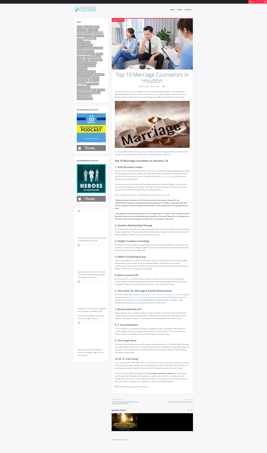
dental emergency (84, 45)
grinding (80, 57)
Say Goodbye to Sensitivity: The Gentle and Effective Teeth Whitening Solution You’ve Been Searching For (91, 274)
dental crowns (83, 42)
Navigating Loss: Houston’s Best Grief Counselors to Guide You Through (152, 425)
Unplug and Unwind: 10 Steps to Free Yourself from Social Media (179, 425)
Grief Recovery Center (130, 167)
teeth (81, 83)
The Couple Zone (126, 340)
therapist (156, 284)
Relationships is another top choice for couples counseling (160, 295)
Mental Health (118, 20)
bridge (97, 27)
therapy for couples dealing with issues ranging (145, 297)
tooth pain (95, 93)
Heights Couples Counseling (133, 241)
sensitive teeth (99, 74)
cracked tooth (98, 36)
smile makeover (84, 77)
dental (89, 38)
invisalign (95, 56)
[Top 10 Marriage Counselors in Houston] (152, 44)
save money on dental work (86, 71)
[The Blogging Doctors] (85, 9)
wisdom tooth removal (84, 98)
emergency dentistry (86, 54)
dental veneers (97, 48)
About (179, 10)
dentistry (89, 51)
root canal (82, 69)
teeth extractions (92, 84)
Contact (188, 10)
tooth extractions (83, 93)
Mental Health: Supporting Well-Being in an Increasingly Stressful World (125, 401)
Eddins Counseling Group (131, 256)
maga (86, 60)
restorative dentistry (86, 66)
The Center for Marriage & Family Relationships (144, 290)
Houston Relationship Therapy (134, 225)
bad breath (88, 27)
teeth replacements (83, 87)
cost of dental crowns (84, 36)
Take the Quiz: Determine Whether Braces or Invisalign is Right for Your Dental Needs (91, 352)
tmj (94, 90)
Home (172, 10)
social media (82, 80)
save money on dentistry (85, 74)
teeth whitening (84, 90)
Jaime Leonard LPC (128, 275)
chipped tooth (92, 30)
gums (86, 57)
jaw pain (79, 60)
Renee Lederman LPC (129, 309)
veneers (87, 96)
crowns (79, 39)
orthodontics (96, 60)
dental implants (84, 48)
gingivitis (99, 54)
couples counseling (167, 176)
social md (96, 77)
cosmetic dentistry (89, 32)
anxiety (79, 27)
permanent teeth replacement (86, 63)
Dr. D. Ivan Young (128, 358)
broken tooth (81, 30)
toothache (101, 90)
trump (79, 96)
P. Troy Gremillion (127, 324)
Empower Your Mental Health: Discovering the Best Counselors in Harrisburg (124, 425)
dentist (80, 51)
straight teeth (93, 80)
